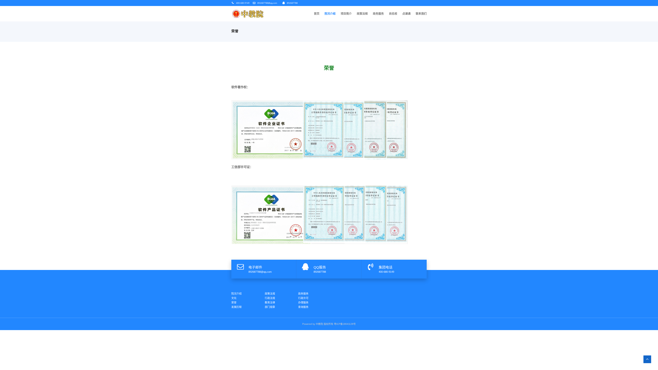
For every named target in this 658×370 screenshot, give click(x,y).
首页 (316, 13)
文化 (233, 298)
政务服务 (378, 13)
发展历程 (236, 306)
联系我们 (421, 13)
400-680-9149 (242, 3)
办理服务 (303, 302)
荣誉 (233, 302)
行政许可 (303, 298)
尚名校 (393, 13)
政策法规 (362, 13)
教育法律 (270, 302)
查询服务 (303, 306)
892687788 (292, 3)
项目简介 (346, 13)
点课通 (406, 13)
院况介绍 (330, 13)
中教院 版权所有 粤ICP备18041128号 (336, 324)
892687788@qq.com (267, 3)
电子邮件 (255, 267)
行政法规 (270, 298)
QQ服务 (320, 267)
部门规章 (270, 306)
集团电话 (385, 267)
